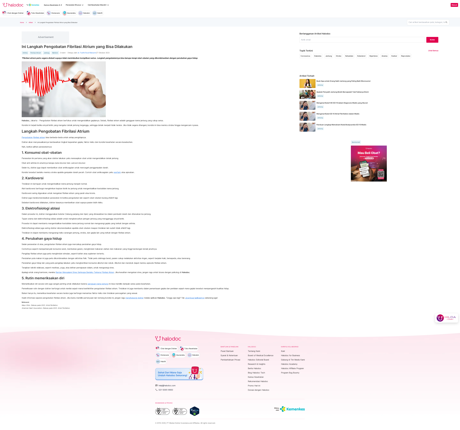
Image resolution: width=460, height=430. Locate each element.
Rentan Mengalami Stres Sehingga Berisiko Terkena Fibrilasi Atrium (85, 272)
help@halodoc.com (165, 385)
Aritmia (25, 53)
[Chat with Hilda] (446, 318)
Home (22, 22)
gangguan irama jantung (98, 284)
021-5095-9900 (164, 390)
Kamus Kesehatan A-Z (53, 5)
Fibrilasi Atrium (35, 53)
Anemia (384, 56)
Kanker (394, 56)
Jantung (46, 53)
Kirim (432, 40)
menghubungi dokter (135, 298)
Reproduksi (405, 56)
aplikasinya (194, 298)
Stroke (338, 56)
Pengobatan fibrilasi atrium (33, 137)
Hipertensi (373, 56)
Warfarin (55, 53)
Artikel (31, 22)
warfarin (117, 172)
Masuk (454, 5)
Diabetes (317, 56)
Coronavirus (305, 56)
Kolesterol (361, 56)
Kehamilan (349, 56)
